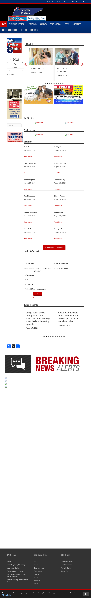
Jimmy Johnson (60, 229)
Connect (24, 30)
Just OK (30, 284)
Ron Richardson (30, 196)
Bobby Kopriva (29, 180)
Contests (34, 30)
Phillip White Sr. (30, 163)
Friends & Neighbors (9, 30)
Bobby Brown (59, 147)
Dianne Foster (59, 196)
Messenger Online (13, 568)
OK (86, 594)
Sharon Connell (60, 163)
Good (29, 280)
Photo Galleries (66, 568)
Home (4, 24)
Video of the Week (61, 269)
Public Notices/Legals (17, 24)
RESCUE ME (65, 68)
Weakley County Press (15, 571)
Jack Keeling (29, 147)
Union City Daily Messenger (16, 565)
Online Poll (64, 571)
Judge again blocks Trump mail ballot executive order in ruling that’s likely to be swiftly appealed (38, 318)
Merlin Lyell (58, 212)
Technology (38, 571)
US (35, 562)
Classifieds (77, 24)
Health (36, 584)
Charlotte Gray (59, 180)
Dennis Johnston (30, 212)
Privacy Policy (6, 595)
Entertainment (39, 568)
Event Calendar (56, 24)
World (36, 577)
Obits (67, 24)
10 (64, 336)
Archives (43, 24)
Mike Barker (28, 229)
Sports (36, 565)
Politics (36, 574)
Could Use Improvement (36, 289)
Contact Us (50, 2)
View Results (37, 298)
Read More (28, 156)
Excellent (30, 275)
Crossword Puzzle (67, 562)
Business (37, 580)
